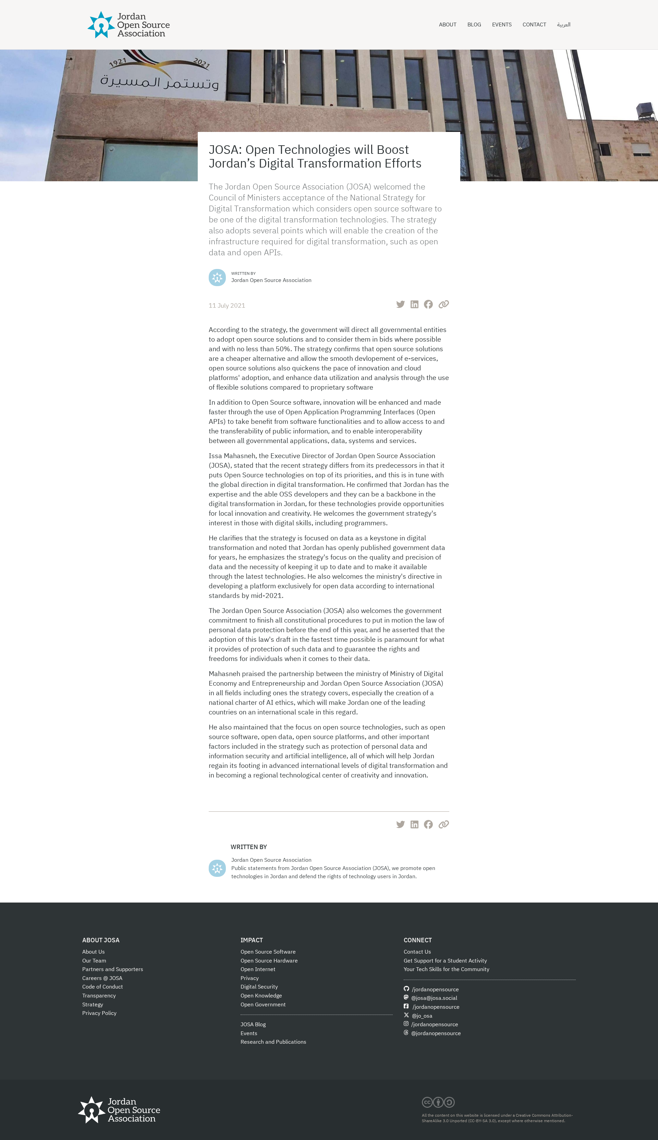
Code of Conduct (102, 987)
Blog (474, 25)
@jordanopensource (436, 1033)
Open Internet (258, 969)
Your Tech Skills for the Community (446, 969)
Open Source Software (268, 952)
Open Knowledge (261, 996)
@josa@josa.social (434, 998)
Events (502, 25)
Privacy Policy (99, 1013)
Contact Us (417, 952)
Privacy (250, 978)
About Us (93, 952)
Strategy (92, 1005)
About (447, 25)
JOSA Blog (253, 1024)
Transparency (99, 996)
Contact (534, 25)
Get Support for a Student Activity (445, 961)
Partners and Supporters (112, 969)
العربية (564, 25)
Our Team (94, 961)
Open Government (263, 1005)
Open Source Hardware (269, 961)
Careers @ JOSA (102, 978)
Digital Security (259, 987)
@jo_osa (422, 1016)
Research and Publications (273, 1042)
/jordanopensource (435, 989)
